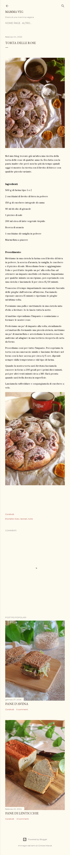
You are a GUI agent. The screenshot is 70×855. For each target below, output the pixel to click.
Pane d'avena (16, 704)
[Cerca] (63, 5)
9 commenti (22, 709)
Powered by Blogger (37, 839)
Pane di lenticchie (22, 813)
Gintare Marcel (45, 845)
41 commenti (22, 819)
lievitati (23, 519)
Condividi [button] (9, 514)
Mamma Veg (14, 12)
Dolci (17, 519)
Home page (12, 23)
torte (30, 519)
